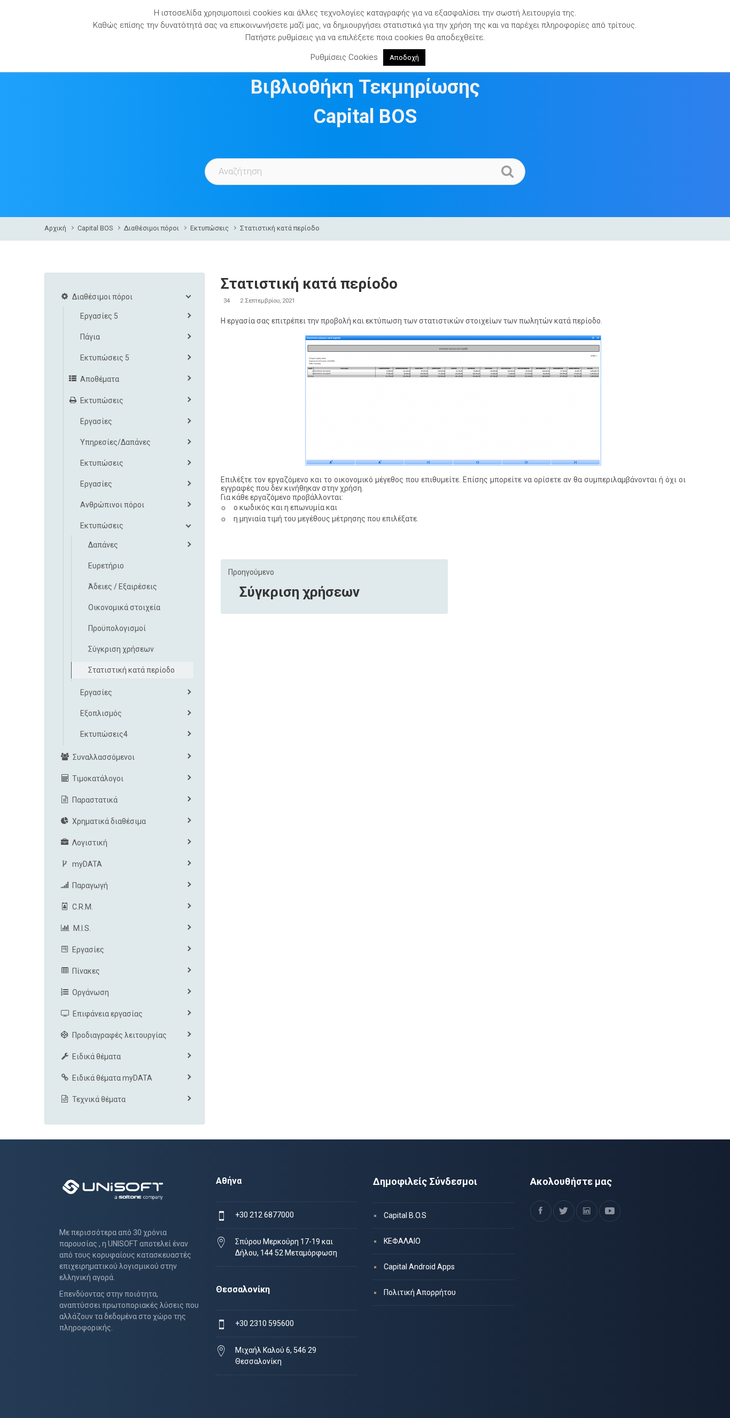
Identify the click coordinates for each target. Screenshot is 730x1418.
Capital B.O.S (405, 1215)
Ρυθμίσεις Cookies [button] (344, 57)
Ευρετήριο (106, 565)
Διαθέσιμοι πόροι (151, 228)
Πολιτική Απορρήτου (420, 1292)
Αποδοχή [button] (404, 57)
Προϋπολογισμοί (117, 628)
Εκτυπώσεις (209, 228)
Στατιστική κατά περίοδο (280, 228)
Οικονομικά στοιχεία (124, 607)
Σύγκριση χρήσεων (299, 592)
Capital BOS (95, 228)
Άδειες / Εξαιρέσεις (122, 586)
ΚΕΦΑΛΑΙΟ (402, 1241)
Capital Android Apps (419, 1266)
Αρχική (55, 228)
